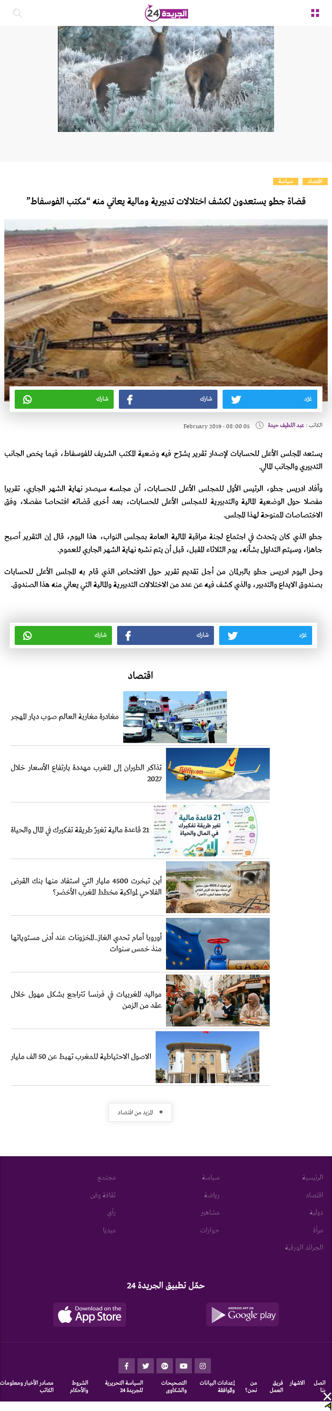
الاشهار (297, 1383)
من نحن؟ (251, 1386)
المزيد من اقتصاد (140, 1112)
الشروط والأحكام (79, 1386)
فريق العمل (276, 1386)
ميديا (109, 1230)
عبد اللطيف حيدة (286, 425)
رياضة (212, 1195)
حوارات (210, 1230)
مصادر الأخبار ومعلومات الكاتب (27, 1386)
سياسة (285, 181)
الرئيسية (312, 1178)
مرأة (318, 1230)
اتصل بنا (320, 1386)
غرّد (308, 399)
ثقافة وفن (103, 1195)
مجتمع (106, 1178)
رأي (111, 1213)
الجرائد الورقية (304, 1248)
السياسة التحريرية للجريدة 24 (124, 1386)
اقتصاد (315, 181)
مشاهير (210, 1213)
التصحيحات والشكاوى (174, 1386)
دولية (316, 1213)
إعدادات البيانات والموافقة (217, 1386)
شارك (206, 399)
